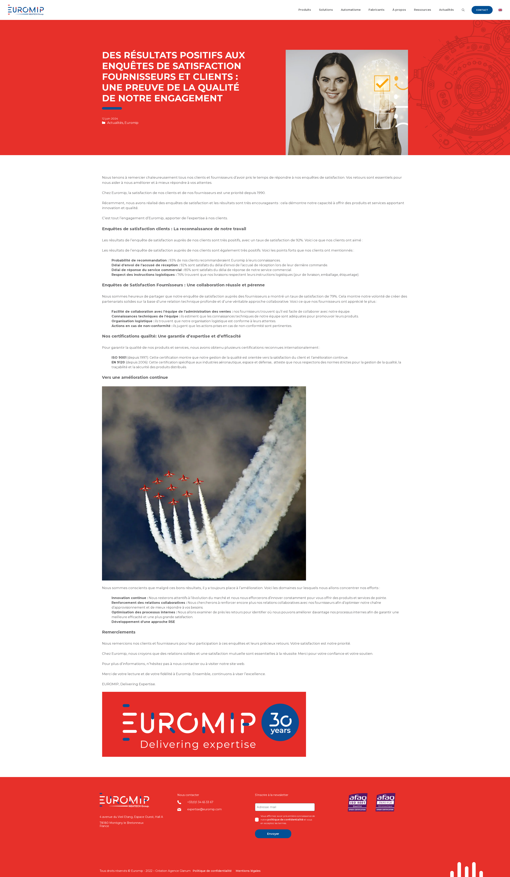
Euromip (131, 123)
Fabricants (376, 10)
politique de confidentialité (285, 819)
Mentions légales (248, 871)
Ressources (422, 10)
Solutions (326, 10)
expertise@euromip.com (204, 809)
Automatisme (351, 10)
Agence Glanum (179, 871)
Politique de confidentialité (212, 871)
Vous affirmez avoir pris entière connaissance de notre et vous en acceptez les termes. (288, 819)
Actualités (446, 10)
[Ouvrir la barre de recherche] (463, 10)
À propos (399, 10)
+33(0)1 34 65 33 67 (200, 802)
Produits (304, 10)
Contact (482, 10)
